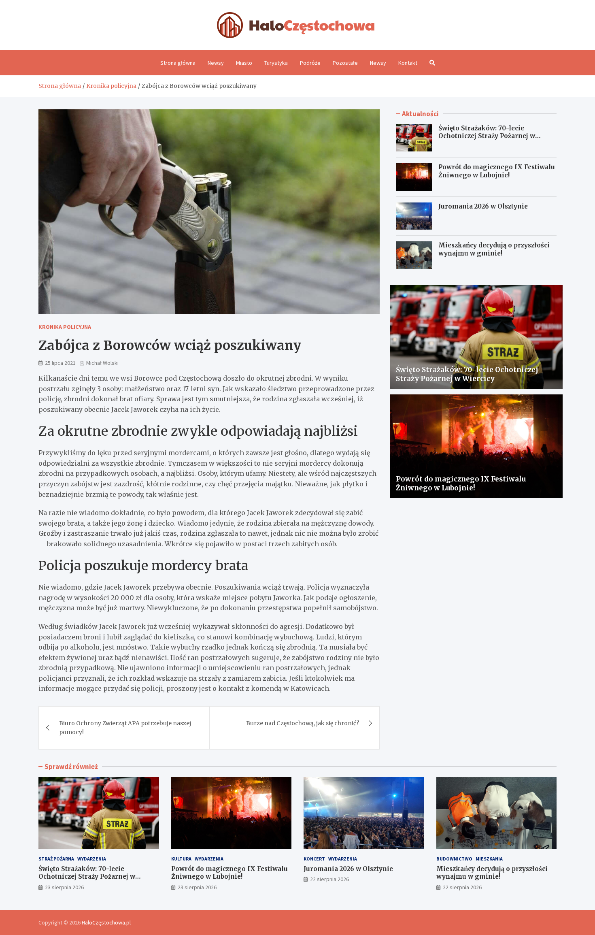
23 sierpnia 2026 (64, 887)
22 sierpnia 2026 (329, 879)
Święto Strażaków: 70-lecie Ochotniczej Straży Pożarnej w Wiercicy (486, 136)
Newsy (216, 62)
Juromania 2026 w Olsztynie (483, 206)
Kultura (181, 859)
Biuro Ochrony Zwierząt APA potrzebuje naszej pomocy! (125, 728)
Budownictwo (454, 859)
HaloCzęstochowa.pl (106, 922)
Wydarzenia (91, 859)
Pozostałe (345, 62)
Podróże (310, 62)
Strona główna (178, 62)
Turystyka (276, 62)
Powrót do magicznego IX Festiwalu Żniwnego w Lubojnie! (496, 171)
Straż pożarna (56, 859)
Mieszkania (489, 859)
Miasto (244, 62)
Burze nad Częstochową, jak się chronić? (302, 723)
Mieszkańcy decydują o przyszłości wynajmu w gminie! (494, 249)
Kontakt (407, 62)
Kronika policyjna (64, 326)
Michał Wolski (102, 362)
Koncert (314, 859)
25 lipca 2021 (60, 362)
